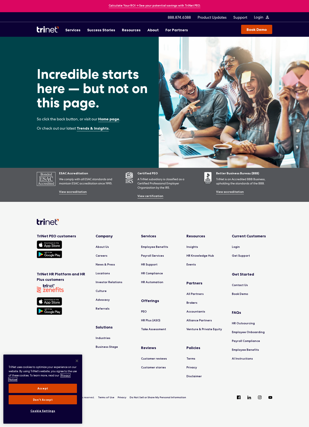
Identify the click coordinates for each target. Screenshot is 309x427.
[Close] (77, 360)
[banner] (155, 6)
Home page (108, 119)
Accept (42, 388)
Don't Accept (43, 399)
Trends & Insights (93, 128)
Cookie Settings (42, 411)
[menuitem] (179, 17)
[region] (42, 389)
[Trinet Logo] (49, 29)
